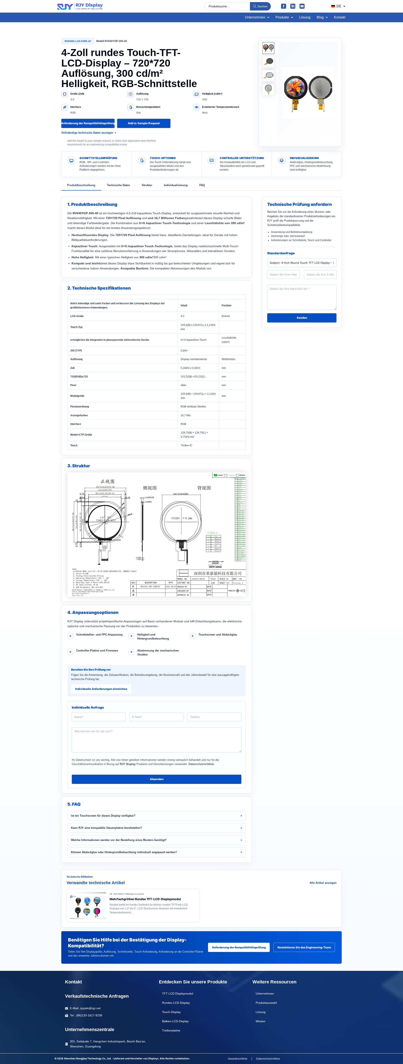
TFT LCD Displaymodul (177, 993)
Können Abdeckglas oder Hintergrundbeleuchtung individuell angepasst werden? (124, 852)
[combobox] (227, 6)
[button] (337, 6)
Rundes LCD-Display (78, 41)
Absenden (157, 779)
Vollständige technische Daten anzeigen (87, 132)
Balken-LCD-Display (175, 1021)
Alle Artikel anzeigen (323, 882)
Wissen (260, 1021)
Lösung (304, 17)
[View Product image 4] (268, 89)
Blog (320, 17)
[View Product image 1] (268, 48)
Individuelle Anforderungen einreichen (101, 689)
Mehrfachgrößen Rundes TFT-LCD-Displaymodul (145, 899)
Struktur (147, 185)
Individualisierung (176, 185)
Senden (302, 317)
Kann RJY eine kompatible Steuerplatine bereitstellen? (106, 827)
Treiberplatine (171, 1030)
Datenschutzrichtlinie (201, 764)
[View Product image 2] (268, 62)
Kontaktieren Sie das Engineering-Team (304, 947)
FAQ (202, 185)
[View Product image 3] (268, 76)
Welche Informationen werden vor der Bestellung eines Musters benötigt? (119, 840)
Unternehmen (255, 17)
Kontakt (339, 17)
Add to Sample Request (144, 123)
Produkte (282, 17)
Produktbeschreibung (81, 185)
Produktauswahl (266, 1002)
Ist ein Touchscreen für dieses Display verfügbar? (103, 815)
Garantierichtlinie (237, 1058)
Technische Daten (118, 185)
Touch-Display (171, 1012)
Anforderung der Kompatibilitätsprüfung (88, 123)
